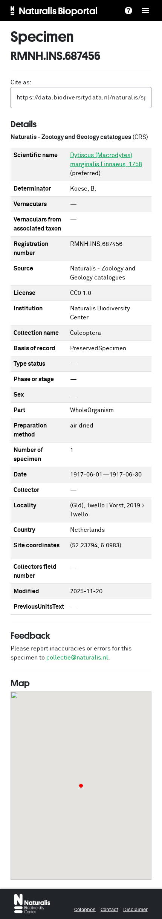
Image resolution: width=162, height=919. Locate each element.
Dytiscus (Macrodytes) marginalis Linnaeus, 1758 (106, 159)
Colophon (85, 909)
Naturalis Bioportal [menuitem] (58, 10)
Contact (109, 909)
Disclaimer (135, 909)
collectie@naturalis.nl (77, 658)
